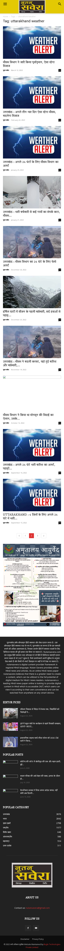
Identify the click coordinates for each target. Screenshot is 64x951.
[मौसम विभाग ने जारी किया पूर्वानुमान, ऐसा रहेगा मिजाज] (32, 42)
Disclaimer (25, 939)
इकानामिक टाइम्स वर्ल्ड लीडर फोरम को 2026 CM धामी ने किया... (39, 739)
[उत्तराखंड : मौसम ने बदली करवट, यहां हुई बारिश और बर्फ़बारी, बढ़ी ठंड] (32, 342)
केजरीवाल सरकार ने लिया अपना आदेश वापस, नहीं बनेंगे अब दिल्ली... (39, 791)
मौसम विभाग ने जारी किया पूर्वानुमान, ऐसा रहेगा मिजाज (28, 64)
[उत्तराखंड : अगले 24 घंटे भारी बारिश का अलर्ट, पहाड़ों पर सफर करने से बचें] (32, 445)
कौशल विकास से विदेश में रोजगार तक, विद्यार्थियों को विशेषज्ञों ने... (39, 710)
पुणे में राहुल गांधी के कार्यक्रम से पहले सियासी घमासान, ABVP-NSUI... (40, 725)
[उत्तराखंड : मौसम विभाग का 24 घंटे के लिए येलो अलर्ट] (32, 242)
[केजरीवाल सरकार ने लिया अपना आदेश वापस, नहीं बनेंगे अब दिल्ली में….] (10, 793)
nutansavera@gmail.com (38, 907)
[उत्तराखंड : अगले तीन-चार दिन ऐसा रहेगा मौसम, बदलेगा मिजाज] (32, 92)
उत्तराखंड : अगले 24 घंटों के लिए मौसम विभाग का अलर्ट (30, 164)
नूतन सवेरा (6, 70)
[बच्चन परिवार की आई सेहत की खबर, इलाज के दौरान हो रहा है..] (10, 779)
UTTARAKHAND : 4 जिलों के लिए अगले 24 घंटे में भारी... (30, 517)
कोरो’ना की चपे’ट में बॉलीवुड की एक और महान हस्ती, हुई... (40, 763)
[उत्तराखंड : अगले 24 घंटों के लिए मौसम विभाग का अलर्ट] (32, 142)
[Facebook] (28, 928)
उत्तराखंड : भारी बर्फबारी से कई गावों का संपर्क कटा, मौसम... (31, 214)
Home (5, 16)
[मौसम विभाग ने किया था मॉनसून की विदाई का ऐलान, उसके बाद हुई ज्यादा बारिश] (32, 394)
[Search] (60, 4)
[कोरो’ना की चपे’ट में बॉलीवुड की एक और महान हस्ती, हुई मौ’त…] (10, 764)
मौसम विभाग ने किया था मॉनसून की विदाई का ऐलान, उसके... (28, 417)
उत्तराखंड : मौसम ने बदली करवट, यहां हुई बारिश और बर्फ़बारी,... (29, 364)
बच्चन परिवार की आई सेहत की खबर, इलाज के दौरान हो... (40, 777)
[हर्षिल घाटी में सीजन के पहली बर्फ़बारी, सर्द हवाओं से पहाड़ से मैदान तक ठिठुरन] (32, 292)
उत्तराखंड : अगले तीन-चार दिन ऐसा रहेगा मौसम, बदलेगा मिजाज (29, 114)
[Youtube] (36, 928)
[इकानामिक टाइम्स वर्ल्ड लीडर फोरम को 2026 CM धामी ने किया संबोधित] (10, 742)
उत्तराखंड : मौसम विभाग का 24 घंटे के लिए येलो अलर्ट (29, 264)
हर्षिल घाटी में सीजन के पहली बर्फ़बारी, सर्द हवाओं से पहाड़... (31, 314)
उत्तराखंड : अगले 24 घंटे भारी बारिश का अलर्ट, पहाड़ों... (29, 467)
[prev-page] (19, 535)
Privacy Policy (38, 939)
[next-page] (43, 535)
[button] (5, 4)
